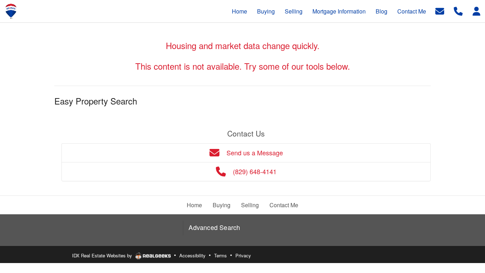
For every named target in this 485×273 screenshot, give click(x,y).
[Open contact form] (439, 10)
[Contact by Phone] (458, 10)
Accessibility (192, 255)
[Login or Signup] (476, 10)
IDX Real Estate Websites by (102, 255)
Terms (220, 255)
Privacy (243, 255)
